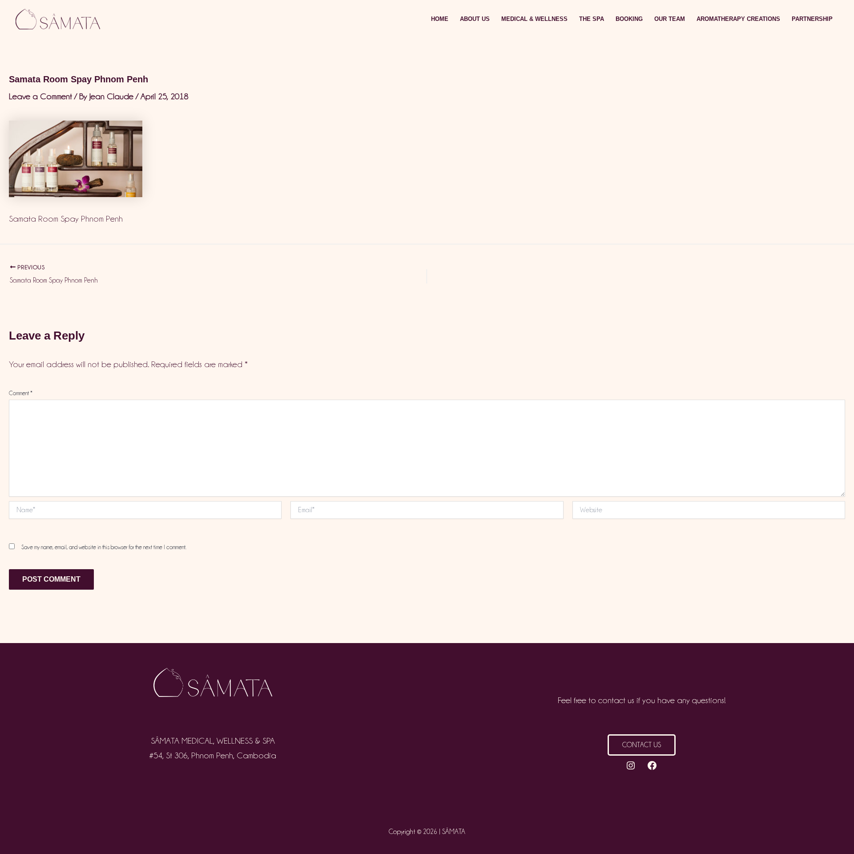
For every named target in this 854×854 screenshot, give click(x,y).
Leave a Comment (40, 96)
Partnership (812, 19)
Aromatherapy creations (738, 19)
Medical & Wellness (534, 19)
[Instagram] (630, 765)
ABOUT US (475, 19)
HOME (439, 19)
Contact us (641, 745)
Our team (669, 19)
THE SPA (591, 19)
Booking (629, 19)
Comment (20, 393)
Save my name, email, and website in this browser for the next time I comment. (103, 547)
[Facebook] (652, 765)
